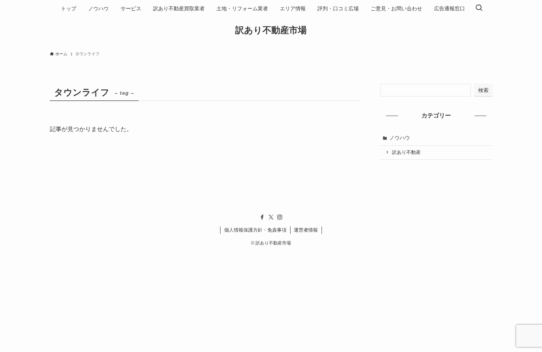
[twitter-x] (271, 217)
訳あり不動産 (406, 152)
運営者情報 (306, 230)
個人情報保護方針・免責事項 (255, 230)
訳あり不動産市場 (271, 30)
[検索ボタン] (479, 8)
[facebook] (262, 217)
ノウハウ (399, 138)
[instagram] (280, 217)
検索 (483, 90)
